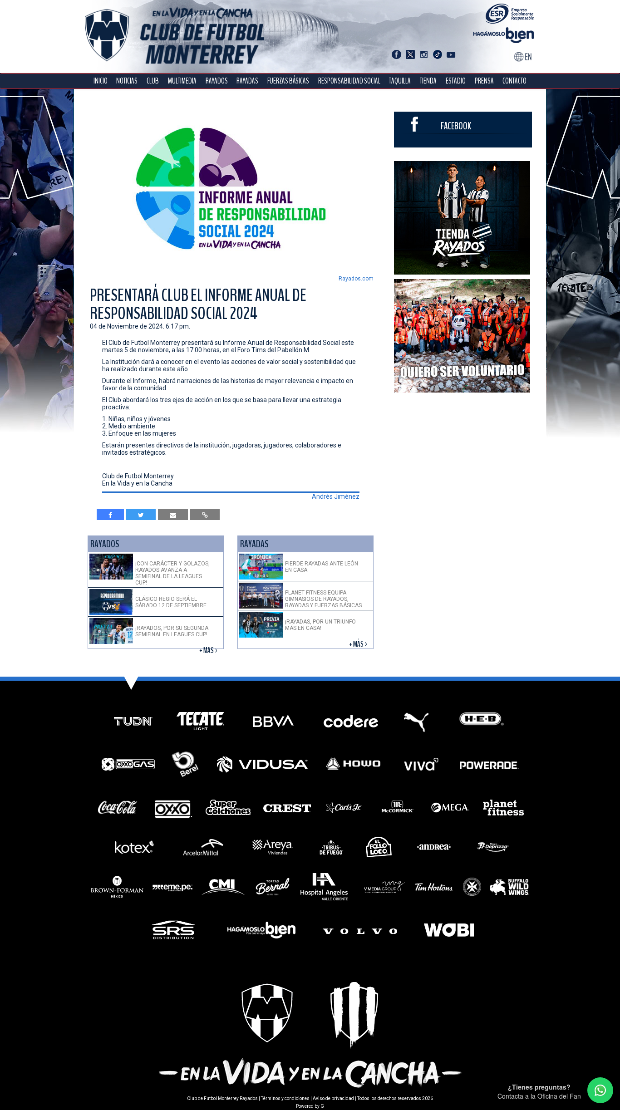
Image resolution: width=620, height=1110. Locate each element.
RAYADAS (247, 81)
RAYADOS (217, 81)
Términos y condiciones (285, 1098)
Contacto (514, 81)
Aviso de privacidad (333, 1098)
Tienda (428, 81)
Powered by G (310, 1106)
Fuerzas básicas (288, 81)
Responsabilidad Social (349, 81)
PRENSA (484, 81)
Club (153, 81)
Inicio (100, 81)
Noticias (127, 81)
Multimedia (182, 81)
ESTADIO (456, 81)
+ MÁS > (209, 650)
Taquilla (400, 81)
